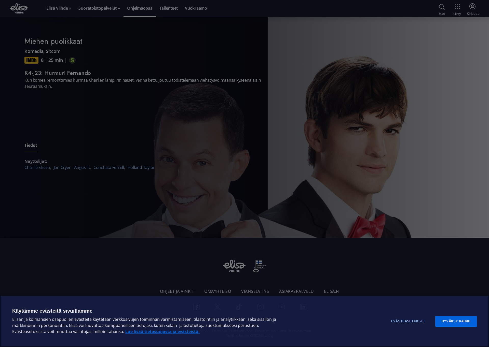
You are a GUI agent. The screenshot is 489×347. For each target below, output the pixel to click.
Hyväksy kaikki (456, 321)
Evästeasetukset (408, 321)
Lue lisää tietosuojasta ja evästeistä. (162, 331)
